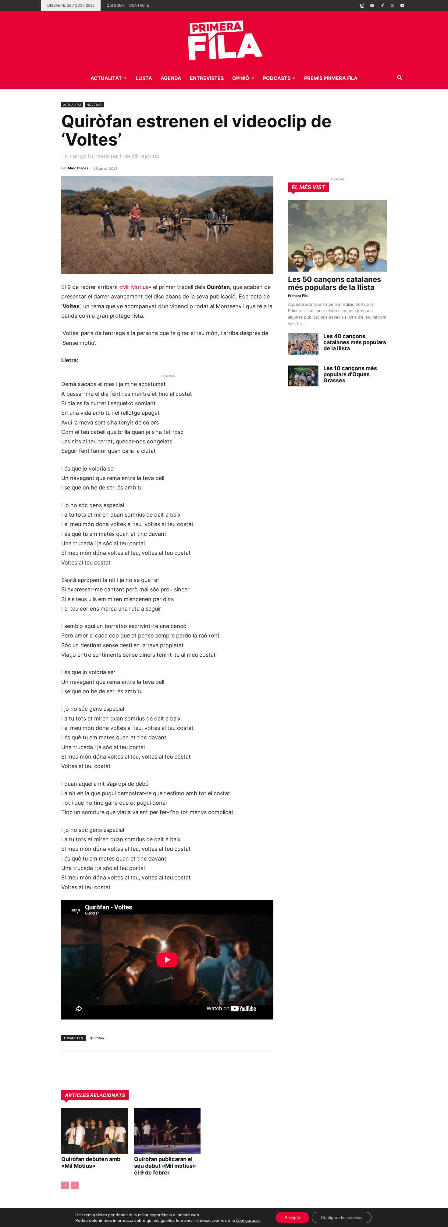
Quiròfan (97, 1038)
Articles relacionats (95, 1095)
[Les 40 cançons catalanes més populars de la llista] (303, 344)
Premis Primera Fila (330, 78)
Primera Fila (298, 296)
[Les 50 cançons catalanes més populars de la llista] (337, 236)
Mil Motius (135, 287)
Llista (144, 78)
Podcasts (276, 78)
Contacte (139, 5)
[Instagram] (362, 5)
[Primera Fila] (224, 39)
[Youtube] (402, 5)
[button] (399, 78)
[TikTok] (382, 5)
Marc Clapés (78, 168)
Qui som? (115, 5)
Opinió (240, 78)
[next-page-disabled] (75, 1185)
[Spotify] (372, 5)
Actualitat (106, 78)
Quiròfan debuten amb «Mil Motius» (90, 1162)
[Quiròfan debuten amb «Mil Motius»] (94, 1131)
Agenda (171, 78)
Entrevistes (207, 78)
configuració (248, 1220)
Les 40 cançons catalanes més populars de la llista (354, 342)
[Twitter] (392, 5)
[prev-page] (65, 1185)
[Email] (123, 1064)
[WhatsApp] (67, 1064)
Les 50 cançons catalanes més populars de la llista (334, 283)
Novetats (94, 104)
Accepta (292, 1217)
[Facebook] (109, 1064)
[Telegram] (81, 1064)
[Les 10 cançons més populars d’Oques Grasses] (303, 376)
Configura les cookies (341, 1217)
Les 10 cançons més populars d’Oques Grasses (350, 374)
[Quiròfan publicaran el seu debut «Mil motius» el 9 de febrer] (167, 1131)
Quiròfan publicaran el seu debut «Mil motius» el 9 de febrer (165, 1166)
